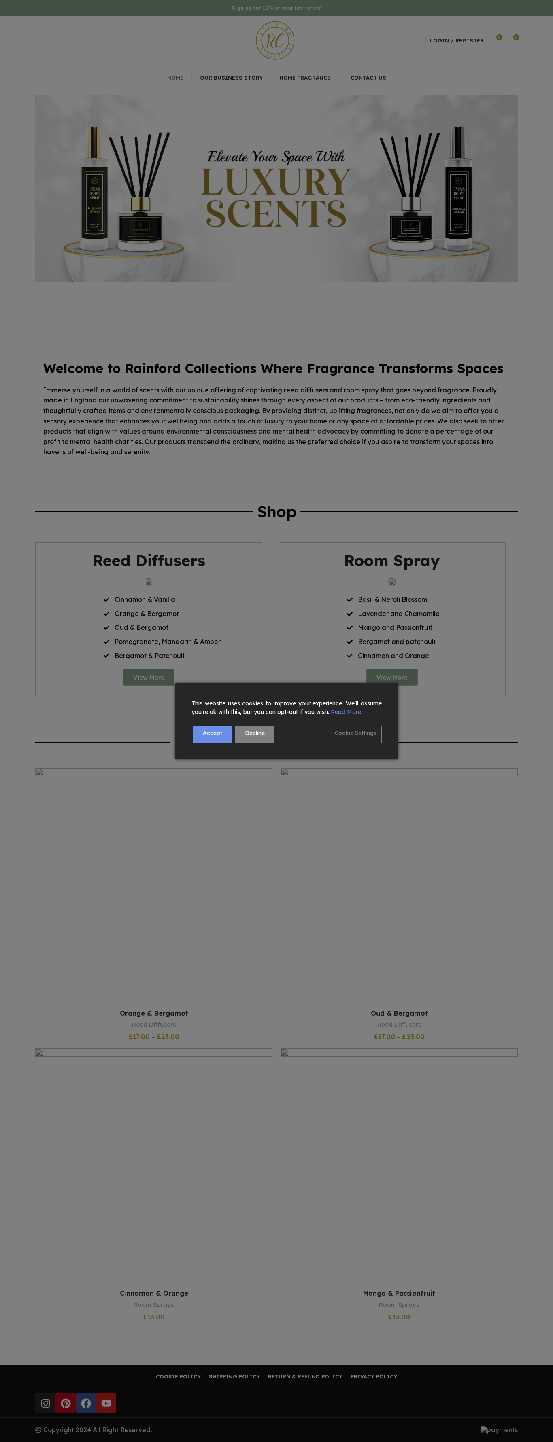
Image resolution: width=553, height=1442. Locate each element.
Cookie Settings (355, 733)
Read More (346, 712)
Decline (255, 733)
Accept (212, 733)
